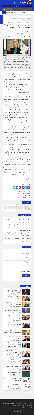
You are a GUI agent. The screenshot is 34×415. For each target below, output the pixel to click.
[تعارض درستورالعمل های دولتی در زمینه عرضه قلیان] (17, 368)
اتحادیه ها (21, 18)
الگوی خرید (19, 208)
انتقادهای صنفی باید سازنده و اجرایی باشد (18, 225)
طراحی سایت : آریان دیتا (26, 407)
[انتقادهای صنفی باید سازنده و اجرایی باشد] (17, 298)
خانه (28, 18)
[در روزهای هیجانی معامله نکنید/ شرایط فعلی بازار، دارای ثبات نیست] (17, 332)
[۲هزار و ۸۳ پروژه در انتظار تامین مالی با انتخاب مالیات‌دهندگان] (17, 292)
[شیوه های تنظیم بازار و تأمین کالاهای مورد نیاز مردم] (17, 380)
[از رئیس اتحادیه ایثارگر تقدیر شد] (17, 362)
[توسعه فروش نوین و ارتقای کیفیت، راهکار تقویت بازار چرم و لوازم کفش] (17, 325)
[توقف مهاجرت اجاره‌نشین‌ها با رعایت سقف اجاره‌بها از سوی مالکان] (17, 311)
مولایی (19, 191)
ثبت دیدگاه (26, 275)
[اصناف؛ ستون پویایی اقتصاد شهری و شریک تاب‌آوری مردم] (17, 304)
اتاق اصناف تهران (25, 206)
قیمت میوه (11, 208)
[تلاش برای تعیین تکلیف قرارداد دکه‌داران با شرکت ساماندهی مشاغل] (17, 317)
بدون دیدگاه (26, 197)
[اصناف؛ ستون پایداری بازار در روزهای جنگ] (17, 338)
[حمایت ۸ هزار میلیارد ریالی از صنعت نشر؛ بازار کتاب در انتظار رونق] (17, 386)
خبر (24, 20)
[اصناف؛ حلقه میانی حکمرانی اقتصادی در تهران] (17, 374)
